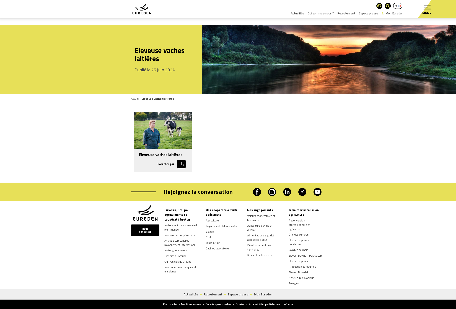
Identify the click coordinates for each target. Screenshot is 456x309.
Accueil (135, 98)
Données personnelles (218, 304)
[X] (302, 192)
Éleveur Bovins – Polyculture (306, 255)
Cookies (240, 304)
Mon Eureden (394, 13)
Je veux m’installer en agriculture (304, 212)
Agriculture (212, 220)
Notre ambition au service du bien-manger (181, 227)
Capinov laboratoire (217, 248)
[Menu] (427, 7)
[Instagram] (272, 192)
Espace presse (368, 13)
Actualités (297, 13)
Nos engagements (260, 210)
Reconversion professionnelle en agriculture (299, 224)
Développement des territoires (259, 247)
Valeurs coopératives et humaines (261, 218)
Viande (210, 231)
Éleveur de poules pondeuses (299, 242)
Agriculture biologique (301, 278)
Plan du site (170, 304)
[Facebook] (257, 192)
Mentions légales (191, 304)
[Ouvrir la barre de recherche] (388, 6)
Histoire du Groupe (175, 256)
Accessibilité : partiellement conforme (271, 304)
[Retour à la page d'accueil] (142, 9)
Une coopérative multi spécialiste (221, 212)
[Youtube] (318, 192)
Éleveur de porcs (298, 261)
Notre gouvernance (175, 250)
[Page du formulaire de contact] (379, 6)
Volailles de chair (298, 250)
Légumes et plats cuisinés (221, 226)
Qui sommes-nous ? (321, 13)
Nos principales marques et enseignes (180, 269)
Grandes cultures (299, 234)
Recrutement (346, 13)
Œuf (208, 237)
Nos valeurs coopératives (179, 235)
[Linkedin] (287, 192)
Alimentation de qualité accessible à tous (260, 237)
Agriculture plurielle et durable (260, 227)
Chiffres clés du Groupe (177, 261)
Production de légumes (302, 266)
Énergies (294, 283)
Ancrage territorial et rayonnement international (180, 242)
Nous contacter (145, 230)
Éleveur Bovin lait (299, 272)
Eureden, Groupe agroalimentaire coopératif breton (177, 215)
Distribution (213, 243)
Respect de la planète (260, 255)
